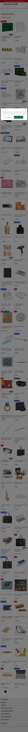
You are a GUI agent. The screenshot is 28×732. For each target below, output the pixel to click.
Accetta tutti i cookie (18, 117)
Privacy (24, 113)
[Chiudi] (25, 109)
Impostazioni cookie (9, 117)
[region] (14, 114)
